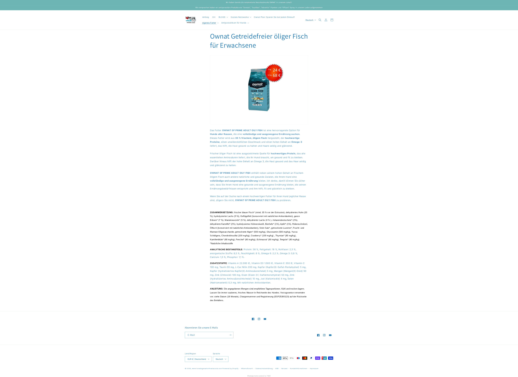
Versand (284, 368)
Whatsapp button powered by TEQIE (259, 376)
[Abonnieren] (230, 335)
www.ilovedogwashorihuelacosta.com (207, 368)
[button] (223, 17)
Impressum (314, 368)
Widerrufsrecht (247, 368)
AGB (277, 368)
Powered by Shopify (230, 368)
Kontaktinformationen (298, 368)
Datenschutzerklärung (264, 368)
